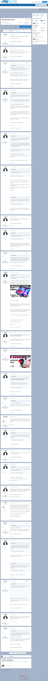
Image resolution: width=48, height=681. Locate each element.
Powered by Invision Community (24, 679)
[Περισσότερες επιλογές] (30, 34)
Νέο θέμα (16, 26)
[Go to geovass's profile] (3, 23)
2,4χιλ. (6, 56)
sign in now (21, 661)
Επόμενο (11, 30)
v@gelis (5, 166)
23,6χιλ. (6, 98)
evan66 (5, 502)
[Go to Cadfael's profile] (5, 51)
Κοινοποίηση (21, 22)
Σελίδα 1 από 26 (18, 30)
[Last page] (14, 30)
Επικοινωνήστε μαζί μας (25, 678)
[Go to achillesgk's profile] (34, 23)
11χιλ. (6, 238)
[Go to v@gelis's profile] (5, 170)
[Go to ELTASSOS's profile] (5, 420)
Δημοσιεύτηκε (14, 34)
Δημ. (13, 90)
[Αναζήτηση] (46, 5)
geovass (5, 34)
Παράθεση (13, 44)
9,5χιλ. (6, 42)
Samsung (11, 23)
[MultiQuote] (10, 44)
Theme (20, 678)
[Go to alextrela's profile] (5, 93)
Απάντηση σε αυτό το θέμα (25, 26)
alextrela (5, 90)
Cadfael (5, 48)
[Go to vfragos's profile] (5, 137)
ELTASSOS (5, 416)
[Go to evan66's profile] (5, 506)
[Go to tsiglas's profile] (41, 23)
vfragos (5, 133)
